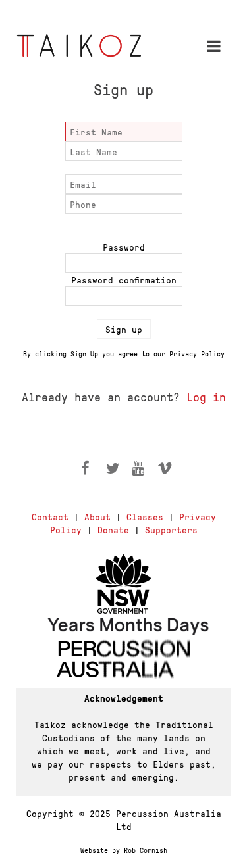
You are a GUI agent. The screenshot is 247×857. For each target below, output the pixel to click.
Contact (50, 516)
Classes (144, 516)
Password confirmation (124, 279)
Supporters (171, 529)
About (97, 516)
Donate (113, 529)
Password (124, 247)
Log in (206, 396)
